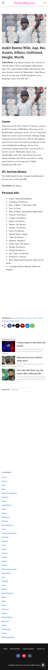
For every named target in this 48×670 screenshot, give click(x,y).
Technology (6, 629)
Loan (3, 585)
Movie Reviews (7, 593)
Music (4, 597)
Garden (4, 557)
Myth (4, 601)
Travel (4, 633)
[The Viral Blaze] (24, 2)
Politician (5, 609)
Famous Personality (9, 533)
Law (3, 577)
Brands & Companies (9, 493)
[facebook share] (9, 326)
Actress (4, 481)
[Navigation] (2, 3)
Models (4, 589)
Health (4, 561)
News (4, 605)
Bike (3, 489)
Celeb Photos (6, 505)
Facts (4, 529)
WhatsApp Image (8, 637)
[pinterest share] (22, 326)
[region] (23, 10)
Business (5, 497)
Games (4, 549)
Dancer (4, 513)
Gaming (4, 553)
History (4, 565)
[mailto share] (17, 326)
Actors (4, 477)
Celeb (4, 501)
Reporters (5, 621)
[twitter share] (13, 325)
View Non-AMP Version (31, 665)
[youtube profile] (24, 656)
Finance (5, 541)
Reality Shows (7, 617)
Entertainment (7, 525)
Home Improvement (9, 569)
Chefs (4, 509)
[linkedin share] (27, 326)
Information (6, 573)
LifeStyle (5, 581)
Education (5, 517)
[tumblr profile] (30, 656)
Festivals (5, 537)
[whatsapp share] (32, 326)
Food (3, 545)
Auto (3, 485)
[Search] (44, 2)
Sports (4, 625)
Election (5, 521)
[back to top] (43, 665)
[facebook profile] (18, 656)
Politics (4, 613)
